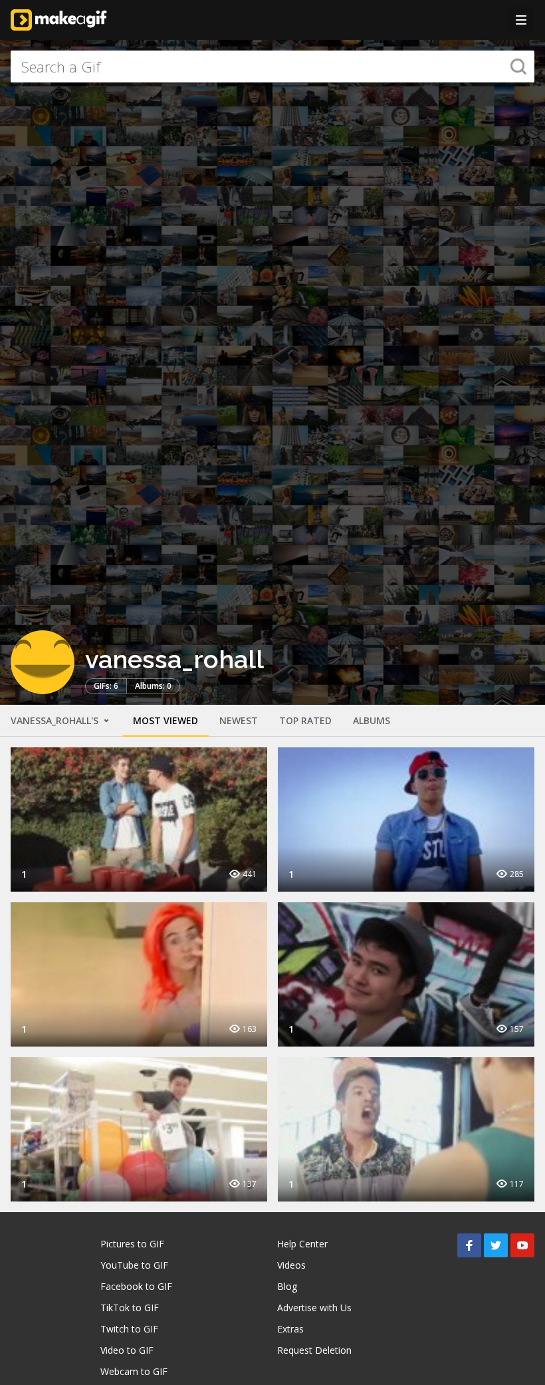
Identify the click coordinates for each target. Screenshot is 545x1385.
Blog (287, 1286)
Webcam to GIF (133, 1371)
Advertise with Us (314, 1307)
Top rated (305, 720)
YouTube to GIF (134, 1265)
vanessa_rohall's (56, 720)
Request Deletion (314, 1350)
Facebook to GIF (136, 1286)
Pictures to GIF (132, 1243)
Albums (371, 720)
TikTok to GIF (129, 1307)
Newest (238, 720)
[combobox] (272, 66)
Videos (291, 1265)
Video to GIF (127, 1350)
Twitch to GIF (129, 1328)
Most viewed (165, 720)
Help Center (302, 1243)
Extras (290, 1328)
